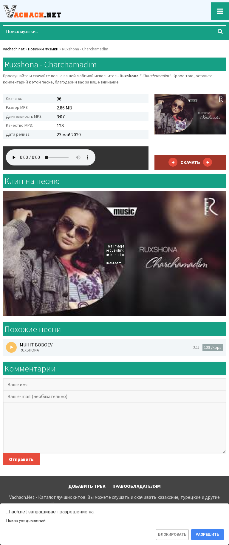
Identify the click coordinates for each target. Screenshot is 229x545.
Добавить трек (87, 486)
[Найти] (220, 31)
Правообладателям (136, 486)
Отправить (21, 459)
